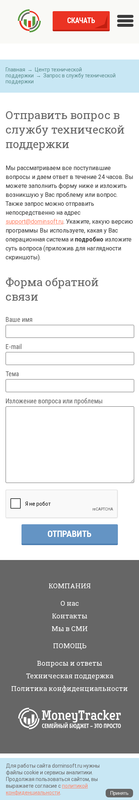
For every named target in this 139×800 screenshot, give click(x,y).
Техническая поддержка (69, 675)
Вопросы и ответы (69, 663)
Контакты (69, 615)
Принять (119, 793)
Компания (70, 585)
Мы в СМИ (70, 628)
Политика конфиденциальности (69, 688)
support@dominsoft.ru (34, 221)
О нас (69, 603)
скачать (81, 20)
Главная (15, 70)
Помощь (69, 645)
